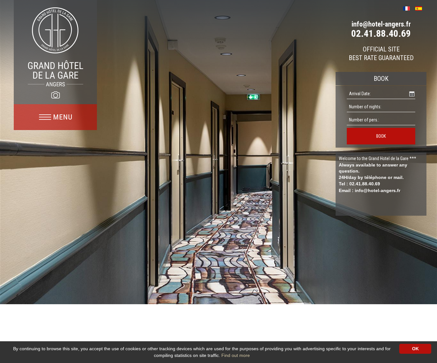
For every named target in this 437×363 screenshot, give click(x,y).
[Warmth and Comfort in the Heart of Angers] (55, 46)
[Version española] (420, 7)
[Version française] (408, 7)
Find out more (235, 355)
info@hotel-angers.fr (381, 24)
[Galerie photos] (55, 94)
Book (381, 136)
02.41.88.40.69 (381, 33)
